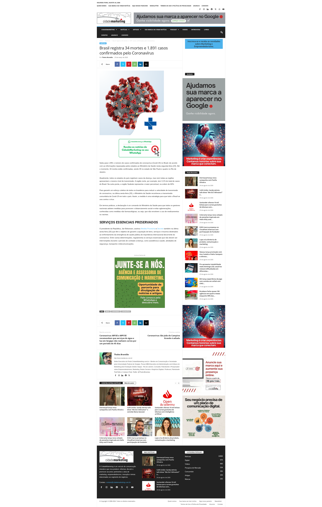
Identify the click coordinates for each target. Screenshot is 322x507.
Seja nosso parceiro (140, 6)
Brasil (108, 311)
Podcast (173, 30)
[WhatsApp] (219, 9)
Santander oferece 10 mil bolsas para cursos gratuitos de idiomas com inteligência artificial (167, 410)
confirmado (116, 311)
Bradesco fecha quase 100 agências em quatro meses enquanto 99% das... (209, 293)
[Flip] (151, 64)
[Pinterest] (128, 64)
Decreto (160, 229)
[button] (221, 32)
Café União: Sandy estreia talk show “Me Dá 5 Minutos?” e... (211, 192)
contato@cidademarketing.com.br (118, 482)
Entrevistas (195, 30)
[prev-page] (175, 383)
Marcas (187, 479)
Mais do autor (129, 383)
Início (101, 41)
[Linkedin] (207, 9)
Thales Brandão (107, 57)
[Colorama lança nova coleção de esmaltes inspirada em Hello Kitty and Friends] (112, 426)
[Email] (146, 64)
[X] (215, 9)
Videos (185, 30)
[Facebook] (200, 9)
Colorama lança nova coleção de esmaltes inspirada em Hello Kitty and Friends (111, 440)
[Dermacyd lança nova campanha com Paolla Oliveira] (112, 396)
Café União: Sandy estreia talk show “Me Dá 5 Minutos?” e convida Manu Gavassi (139, 409)
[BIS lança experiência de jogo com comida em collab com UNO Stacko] (191, 282)
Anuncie (196, 6)
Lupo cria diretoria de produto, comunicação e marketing (167, 439)
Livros (206, 30)
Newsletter (154, 6)
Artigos (136, 30)
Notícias (123, 30)
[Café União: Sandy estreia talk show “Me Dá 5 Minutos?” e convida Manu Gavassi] (139, 396)
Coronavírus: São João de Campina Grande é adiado (164, 336)
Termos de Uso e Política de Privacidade (175, 6)
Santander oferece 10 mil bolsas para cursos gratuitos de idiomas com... (210, 204)
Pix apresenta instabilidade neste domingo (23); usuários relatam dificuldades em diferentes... (210, 267)
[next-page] (178, 383)
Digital (187, 460)
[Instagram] (203, 9)
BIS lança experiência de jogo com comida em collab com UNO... (210, 281)
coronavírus (126, 311)
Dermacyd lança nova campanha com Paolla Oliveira (111, 408)
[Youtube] (223, 9)
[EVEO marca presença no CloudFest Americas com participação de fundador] (139, 426)
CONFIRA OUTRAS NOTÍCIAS (111, 383)
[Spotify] (211, 9)
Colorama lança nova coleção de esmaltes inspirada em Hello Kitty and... (211, 217)
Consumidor (189, 472)
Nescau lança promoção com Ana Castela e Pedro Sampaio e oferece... (210, 254)
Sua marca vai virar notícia (119, 6)
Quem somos (101, 6)
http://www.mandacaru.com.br (123, 358)
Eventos (104, 35)
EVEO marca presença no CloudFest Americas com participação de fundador (137, 440)
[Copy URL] (157, 64)
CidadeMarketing (108, 30)
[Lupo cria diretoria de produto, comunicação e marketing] (167, 426)
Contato (205, 6)
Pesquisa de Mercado (193, 468)
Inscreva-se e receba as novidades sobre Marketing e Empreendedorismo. (204, 44)
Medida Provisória (148, 229)
